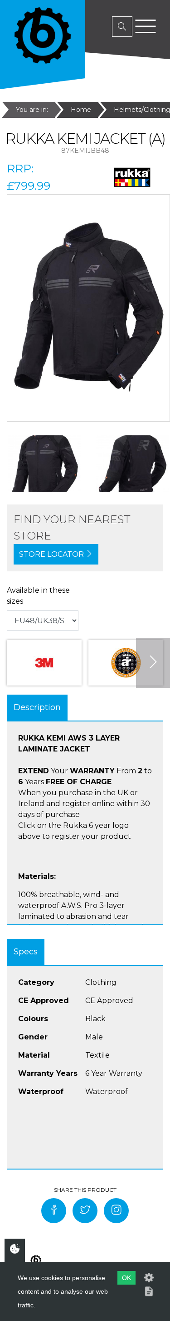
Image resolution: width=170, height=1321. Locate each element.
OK (126, 1277)
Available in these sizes (38, 595)
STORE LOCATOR (52, 554)
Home (81, 110)
